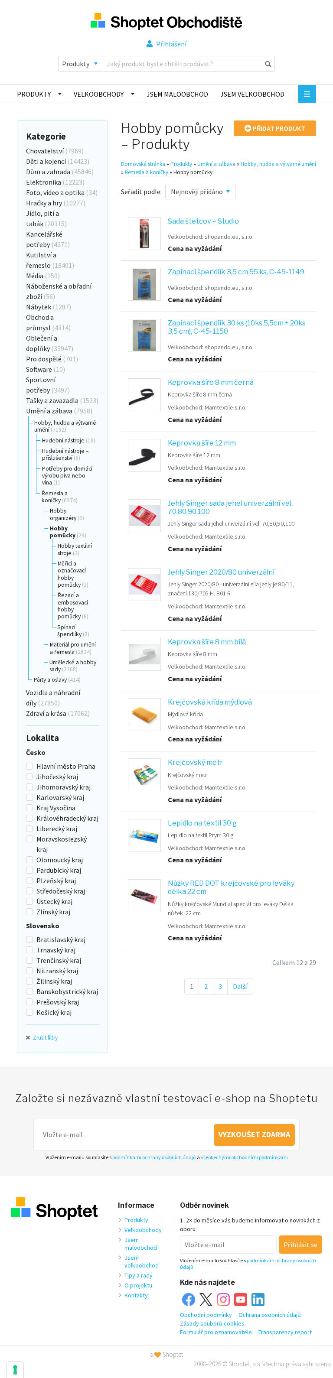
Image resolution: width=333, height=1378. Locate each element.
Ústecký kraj (54, 901)
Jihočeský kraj (57, 776)
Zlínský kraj (53, 911)
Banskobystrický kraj (67, 991)
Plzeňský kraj (56, 880)
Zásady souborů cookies (212, 1323)
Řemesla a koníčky (146, 172)
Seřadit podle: (141, 191)
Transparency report (285, 1332)
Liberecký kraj (56, 828)
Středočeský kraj (60, 891)
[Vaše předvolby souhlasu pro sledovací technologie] (15, 1370)
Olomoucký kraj (59, 859)
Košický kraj (54, 1012)
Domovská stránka (143, 164)
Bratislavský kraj (60, 939)
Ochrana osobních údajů (269, 1315)
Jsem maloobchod (177, 94)
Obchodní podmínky (206, 1315)
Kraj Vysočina (55, 807)
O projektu (138, 1285)
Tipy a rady (138, 1275)
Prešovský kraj (57, 1002)
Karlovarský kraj (60, 797)
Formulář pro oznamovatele (216, 1332)
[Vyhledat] (268, 64)
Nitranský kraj (57, 970)
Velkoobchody (99, 94)
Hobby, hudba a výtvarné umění (278, 164)
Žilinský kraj (54, 981)
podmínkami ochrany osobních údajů (154, 1157)
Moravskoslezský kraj (61, 844)
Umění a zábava (216, 164)
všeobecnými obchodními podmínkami (244, 1157)
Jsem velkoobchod (252, 94)
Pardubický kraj (58, 870)
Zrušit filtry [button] (45, 1037)
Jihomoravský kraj (63, 787)
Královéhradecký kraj (67, 818)
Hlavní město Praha (65, 766)
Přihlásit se (300, 1244)
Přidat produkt (278, 128)
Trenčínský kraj (58, 960)
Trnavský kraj (55, 950)
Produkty (34, 94)
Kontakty (136, 1295)
